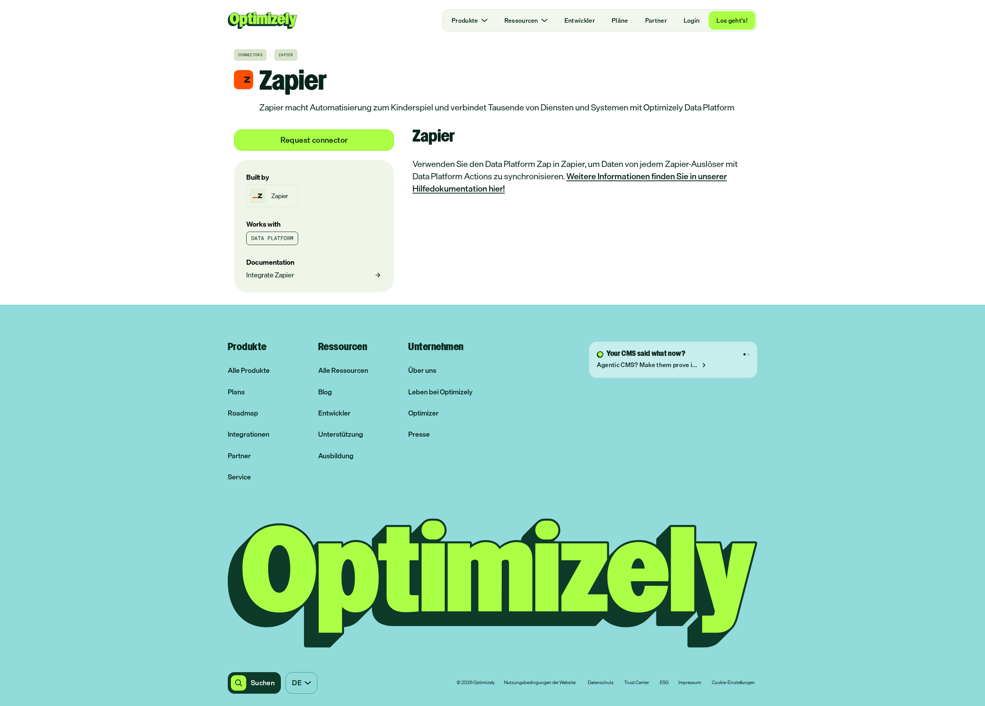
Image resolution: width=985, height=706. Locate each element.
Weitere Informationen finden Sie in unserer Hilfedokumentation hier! (569, 182)
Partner (656, 20)
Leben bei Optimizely (440, 391)
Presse (419, 434)
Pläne (620, 20)
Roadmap (243, 413)
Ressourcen (521, 20)
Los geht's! (732, 20)
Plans (236, 391)
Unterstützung (340, 434)
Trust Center (636, 683)
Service (239, 476)
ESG (664, 683)
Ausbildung (336, 455)
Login (692, 20)
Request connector (314, 140)
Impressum (689, 683)
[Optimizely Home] (262, 20)
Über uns (422, 370)
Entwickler (579, 20)
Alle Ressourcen (343, 370)
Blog (325, 391)
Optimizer (423, 413)
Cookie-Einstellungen (733, 683)
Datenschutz (601, 683)
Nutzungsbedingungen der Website (540, 683)
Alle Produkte (249, 370)
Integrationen (248, 434)
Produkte (465, 20)
